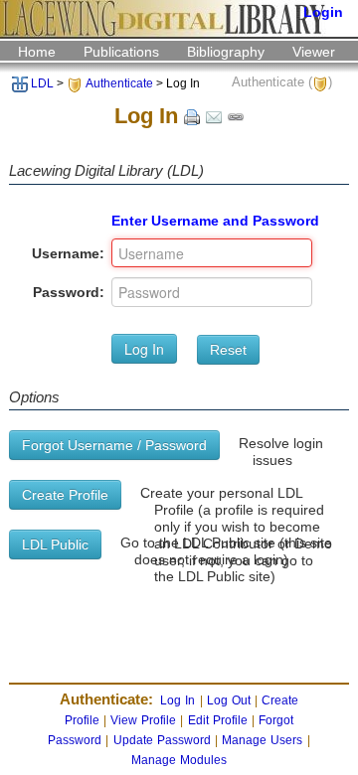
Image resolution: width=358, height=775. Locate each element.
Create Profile (65, 495)
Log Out (229, 700)
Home (37, 52)
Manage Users (262, 740)
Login (323, 12)
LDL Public (55, 544)
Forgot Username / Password (114, 445)
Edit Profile (218, 720)
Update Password (162, 740)
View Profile (143, 720)
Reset (228, 350)
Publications (121, 52)
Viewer (313, 52)
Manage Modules (179, 760)
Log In (144, 349)
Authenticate (119, 83)
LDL (42, 83)
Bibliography (226, 52)
